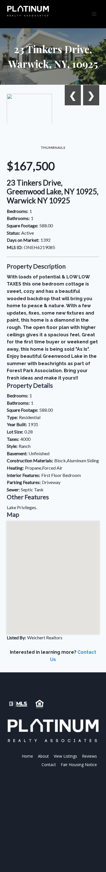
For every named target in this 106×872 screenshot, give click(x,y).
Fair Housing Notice (79, 764)
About (43, 756)
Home (27, 756)
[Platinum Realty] (28, 11)
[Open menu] (94, 14)
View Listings (65, 756)
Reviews (89, 756)
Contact (49, 764)
